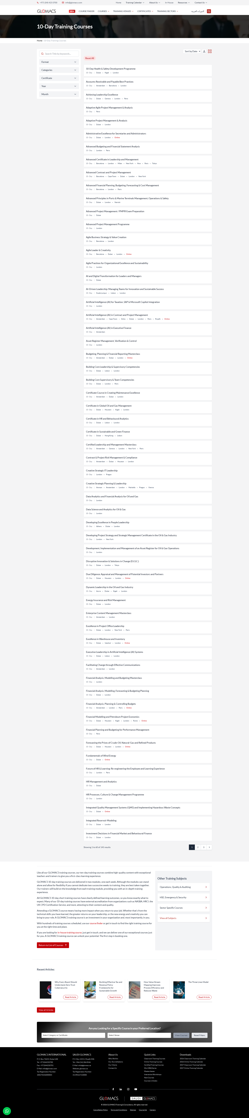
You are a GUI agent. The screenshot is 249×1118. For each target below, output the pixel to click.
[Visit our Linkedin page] (120, 1089)
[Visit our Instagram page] (128, 1089)
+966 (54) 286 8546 (83, 1062)
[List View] (209, 51)
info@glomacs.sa (84, 1065)
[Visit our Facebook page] (113, 1089)
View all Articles (46, 1010)
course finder (96, 923)
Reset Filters (199, 1035)
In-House (169, 2)
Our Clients (112, 1065)
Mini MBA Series (150, 1068)
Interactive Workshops (152, 1074)
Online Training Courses (153, 1062)
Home (118, 2)
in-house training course (70, 932)
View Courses (181, 1035)
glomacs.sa (84, 1068)
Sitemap (133, 1110)
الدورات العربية (197, 11)
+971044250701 (46, 1065)
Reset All (89, 58)
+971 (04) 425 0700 (48, 2)
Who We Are (113, 1059)
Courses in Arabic (150, 1081)
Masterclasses (149, 1071)
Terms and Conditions (119, 1110)
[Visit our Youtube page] (135, 1089)
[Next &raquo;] (209, 847)
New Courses (149, 1078)
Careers (153, 1110)
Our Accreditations (115, 1062)
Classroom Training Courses (154, 1059)
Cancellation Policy (100, 1110)
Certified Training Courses (154, 1065)
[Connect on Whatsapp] (7, 1111)
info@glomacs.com (73, 2)
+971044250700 (46, 1062)
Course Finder (86, 11)
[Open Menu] (209, 11)
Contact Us (112, 1068)
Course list (143, 1110)
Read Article (70, 997)
